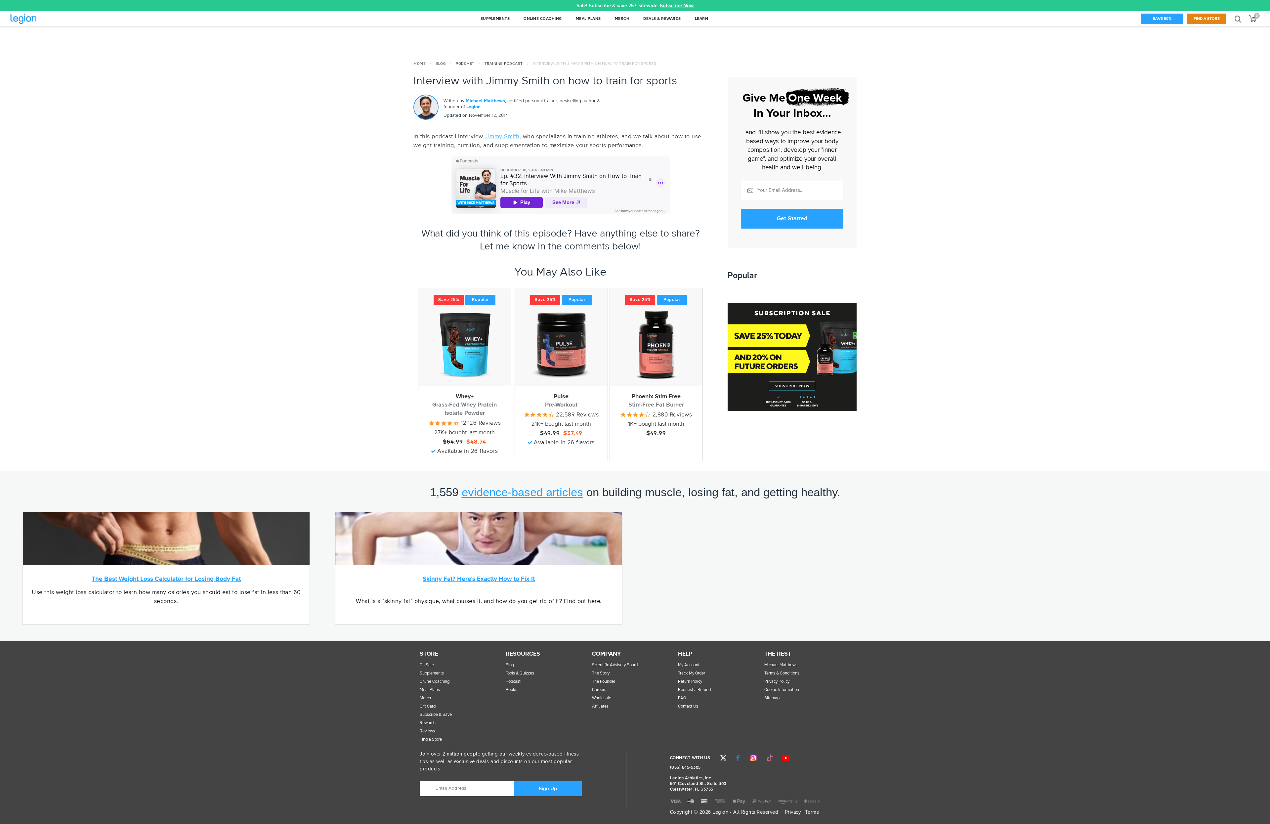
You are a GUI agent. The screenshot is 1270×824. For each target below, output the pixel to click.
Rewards (428, 723)
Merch (425, 698)
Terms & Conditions (781, 673)
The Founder (603, 681)
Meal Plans (430, 690)
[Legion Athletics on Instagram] (753, 758)
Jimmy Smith (502, 137)
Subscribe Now (676, 5)
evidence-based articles (522, 492)
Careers (599, 690)
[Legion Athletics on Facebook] (738, 758)
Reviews (427, 731)
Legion (37, 19)
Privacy (793, 812)
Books (511, 690)
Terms (812, 812)
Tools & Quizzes (520, 673)
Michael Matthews (485, 101)
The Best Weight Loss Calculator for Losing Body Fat (166, 579)
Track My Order (691, 673)
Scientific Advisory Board (615, 665)
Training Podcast (504, 64)
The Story (601, 673)
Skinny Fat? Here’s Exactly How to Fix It (479, 579)
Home (420, 64)
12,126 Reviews (481, 423)
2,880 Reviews (672, 415)
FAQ (682, 698)
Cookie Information (781, 690)
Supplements (432, 673)
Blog (441, 64)
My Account (688, 665)
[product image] (464, 344)
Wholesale (601, 698)
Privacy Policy (776, 681)
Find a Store (1207, 19)
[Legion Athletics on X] (723, 758)
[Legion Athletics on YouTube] (786, 758)
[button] (255, 5)
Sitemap (772, 698)
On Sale (427, 665)
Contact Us (688, 706)
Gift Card (428, 706)
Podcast (465, 64)
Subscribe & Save (436, 715)
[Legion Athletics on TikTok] (769, 758)
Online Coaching (434, 681)
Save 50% (1162, 19)
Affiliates (600, 706)
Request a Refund (694, 690)
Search (1237, 18)
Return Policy (690, 681)
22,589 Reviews (577, 415)
